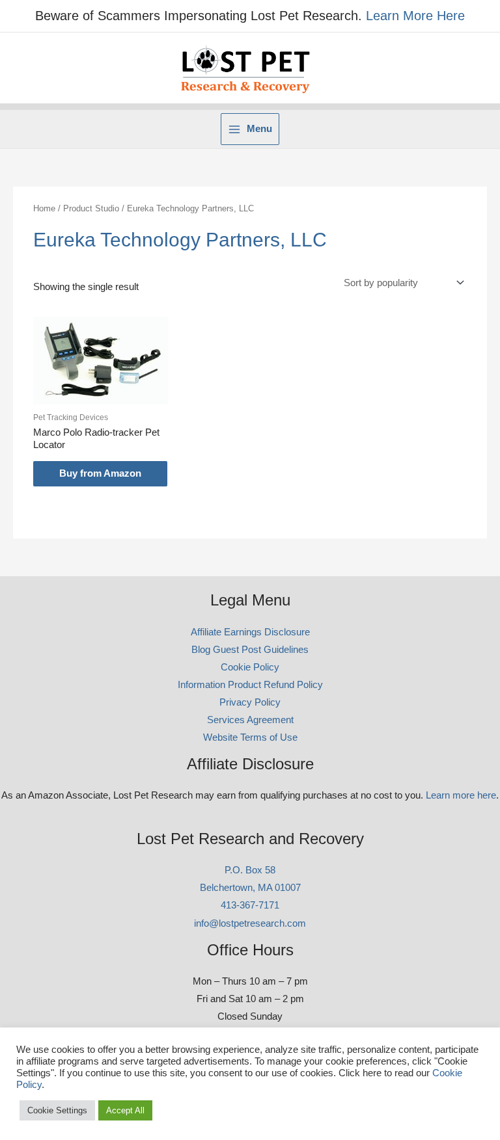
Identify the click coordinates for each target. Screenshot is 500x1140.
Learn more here (461, 795)
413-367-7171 (250, 905)
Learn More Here (415, 15)
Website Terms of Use (250, 737)
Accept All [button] (125, 1110)
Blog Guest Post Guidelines (250, 649)
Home (44, 208)
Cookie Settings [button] (57, 1110)
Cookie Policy (250, 667)
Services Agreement (250, 720)
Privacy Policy (250, 702)
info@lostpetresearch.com (250, 923)
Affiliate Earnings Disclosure (250, 632)
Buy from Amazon (100, 473)
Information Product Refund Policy (250, 685)
